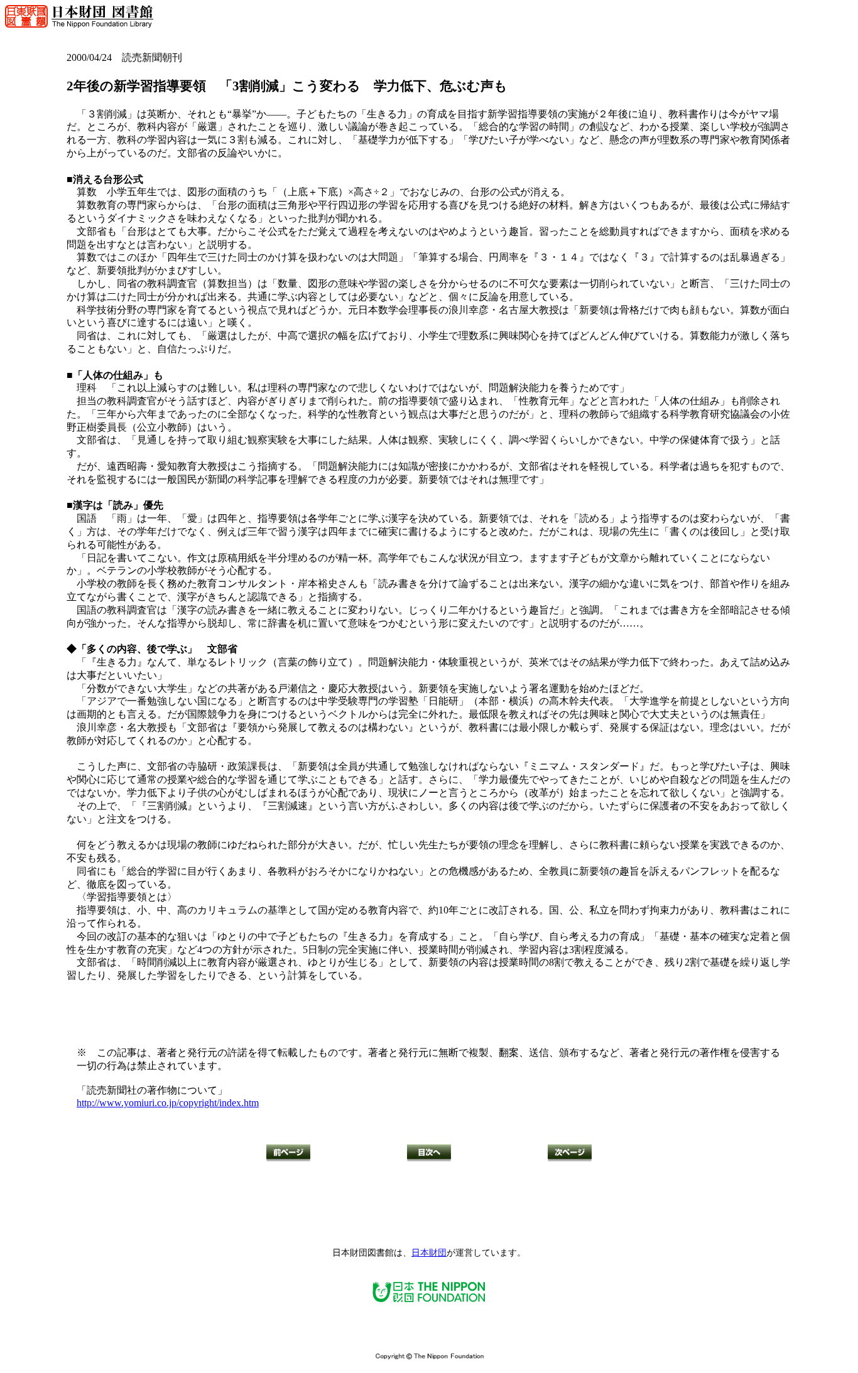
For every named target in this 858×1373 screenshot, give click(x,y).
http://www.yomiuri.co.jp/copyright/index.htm (168, 1102)
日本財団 (429, 1252)
